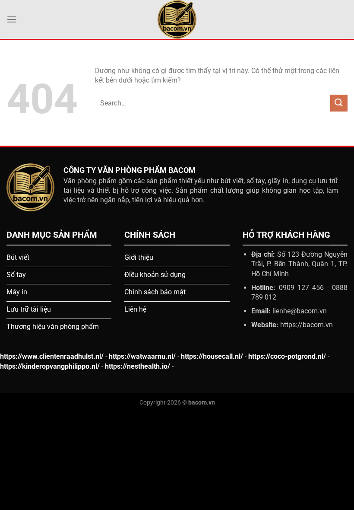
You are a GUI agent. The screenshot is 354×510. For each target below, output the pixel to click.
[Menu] (11, 19)
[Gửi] (339, 103)
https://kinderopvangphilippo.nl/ (50, 366)
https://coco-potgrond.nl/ (287, 356)
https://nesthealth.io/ (137, 366)
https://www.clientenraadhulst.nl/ (52, 356)
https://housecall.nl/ (212, 356)
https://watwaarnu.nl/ (142, 356)
